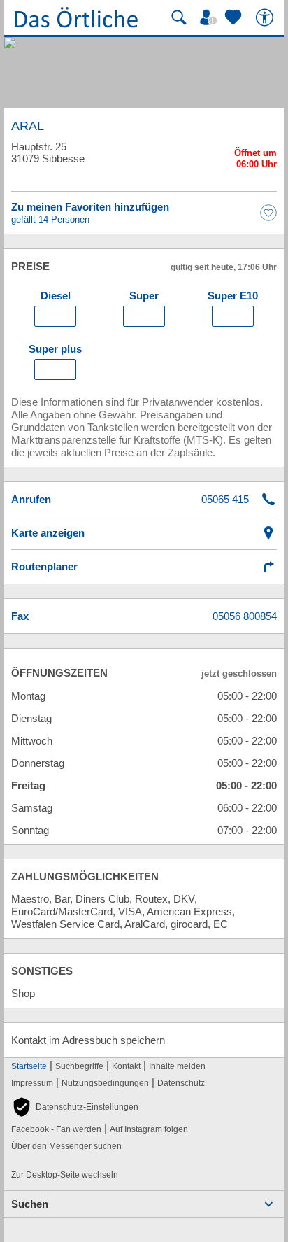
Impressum (32, 1083)
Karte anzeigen (48, 533)
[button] (74, 1107)
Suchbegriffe (79, 1066)
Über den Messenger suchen (66, 1146)
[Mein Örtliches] (210, 17)
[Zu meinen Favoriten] (234, 17)
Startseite (29, 1066)
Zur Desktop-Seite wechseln (64, 1175)
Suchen (29, 1204)
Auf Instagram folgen (149, 1129)
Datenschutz (181, 1083)
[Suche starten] (178, 17)
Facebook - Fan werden (56, 1129)
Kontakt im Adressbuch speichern (88, 1040)
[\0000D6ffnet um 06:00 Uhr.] (255, 161)
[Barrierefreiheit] (266, 17)
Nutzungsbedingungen (105, 1083)
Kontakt (126, 1066)
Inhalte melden (177, 1066)
